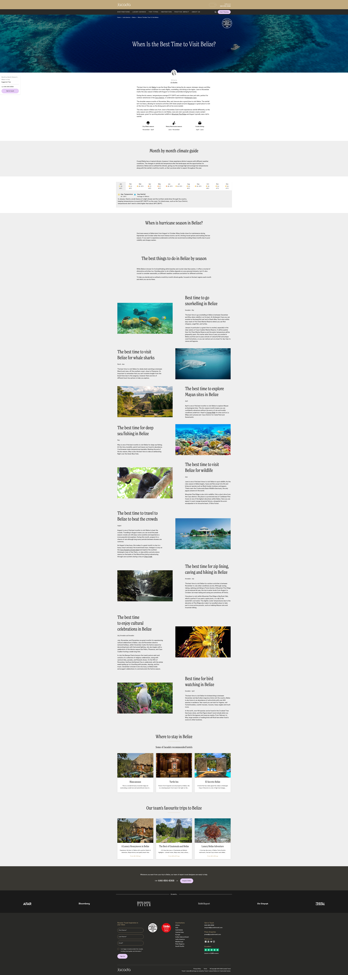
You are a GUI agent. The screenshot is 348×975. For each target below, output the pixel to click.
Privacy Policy (197, 968)
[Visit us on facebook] (205, 942)
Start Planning (224, 12)
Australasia (179, 930)
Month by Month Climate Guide (10, 77)
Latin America (126, 17)
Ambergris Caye (190, 98)
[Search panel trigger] (215, 12)
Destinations (123, 12)
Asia (176, 927)
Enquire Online (186, 880)
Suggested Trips (6, 82)
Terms (205, 968)
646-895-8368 (225, 6)
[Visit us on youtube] (208, 941)
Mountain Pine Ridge (179, 114)
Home (119, 17)
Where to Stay (5, 79)
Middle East (179, 941)
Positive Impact (181, 12)
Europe (177, 934)
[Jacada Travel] (123, 6)
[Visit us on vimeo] (211, 942)
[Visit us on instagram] (214, 942)
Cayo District (159, 98)
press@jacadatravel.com (212, 934)
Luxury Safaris (139, 12)
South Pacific (179, 946)
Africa (177, 925)
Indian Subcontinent (182, 937)
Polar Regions (179, 944)
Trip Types (153, 12)
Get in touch (10, 91)
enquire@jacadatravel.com (213, 927)
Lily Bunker (173, 82)
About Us (196, 12)
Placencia (191, 104)
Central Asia (179, 932)
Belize (134, 17)
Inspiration (166, 12)
